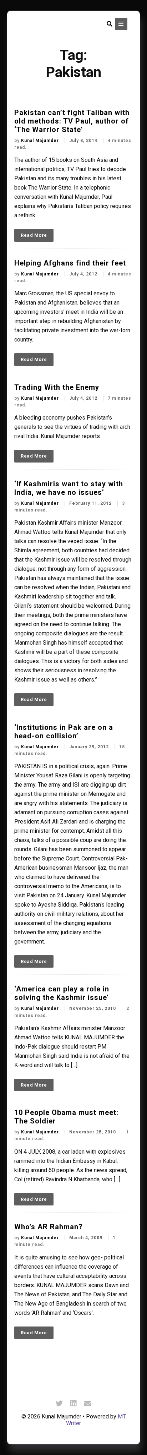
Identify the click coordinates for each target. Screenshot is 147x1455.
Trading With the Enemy (56, 387)
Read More (34, 235)
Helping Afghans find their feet (70, 263)
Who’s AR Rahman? (48, 1226)
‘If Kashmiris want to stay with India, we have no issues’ (68, 488)
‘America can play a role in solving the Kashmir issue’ (61, 993)
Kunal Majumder (40, 140)
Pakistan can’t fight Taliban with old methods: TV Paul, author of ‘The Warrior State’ (72, 121)
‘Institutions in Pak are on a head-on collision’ (63, 731)
